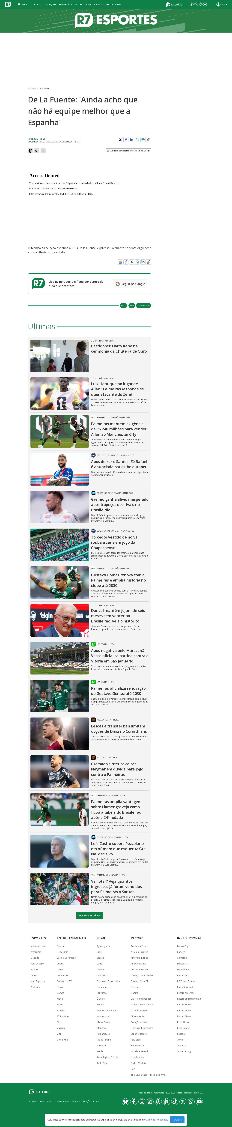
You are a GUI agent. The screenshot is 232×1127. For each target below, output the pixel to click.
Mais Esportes (37, 981)
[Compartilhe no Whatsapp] (137, 139)
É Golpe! (101, 998)
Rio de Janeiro (104, 1039)
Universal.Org (184, 1051)
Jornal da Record (139, 1051)
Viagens (61, 1027)
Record (98, 4)
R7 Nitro (61, 1010)
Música (60, 1004)
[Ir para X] (196, 4)
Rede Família (183, 1027)
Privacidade (63, 1101)
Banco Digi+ (183, 946)
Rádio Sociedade (185, 986)
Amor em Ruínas (139, 957)
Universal (181, 1045)
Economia (102, 986)
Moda (60, 998)
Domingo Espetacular (142, 1027)
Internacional (103, 1016)
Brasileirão (35, 951)
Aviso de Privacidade (156, 1119)
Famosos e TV (64, 981)
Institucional (189, 938)
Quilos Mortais (138, 1063)
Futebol (45, 88)
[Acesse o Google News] (143, 140)
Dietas (60, 969)
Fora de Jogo (37, 963)
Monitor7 (101, 1027)
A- (43, 151)
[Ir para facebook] (192, 4)
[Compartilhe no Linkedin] (131, 139)
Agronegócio (103, 946)
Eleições (51, 4)
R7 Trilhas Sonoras (186, 981)
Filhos (60, 986)
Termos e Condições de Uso (85, 1101)
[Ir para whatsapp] (191, 1101)
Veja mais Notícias (90, 915)
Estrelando (62, 975)
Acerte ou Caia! (138, 946)
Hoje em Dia (137, 1045)
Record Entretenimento (189, 998)
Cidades (101, 969)
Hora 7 (100, 1004)
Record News (114, 4)
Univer (180, 1039)
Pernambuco (103, 1033)
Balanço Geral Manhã (142, 975)
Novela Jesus (137, 1057)
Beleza (60, 946)
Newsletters (183, 969)
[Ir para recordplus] (166, 1101)
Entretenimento (71, 938)
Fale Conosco (47, 1101)
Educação (102, 992)
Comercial (182, 957)
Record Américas (185, 992)
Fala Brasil (136, 1039)
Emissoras (182, 963)
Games (60, 992)
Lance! (33, 975)
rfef (132, 305)
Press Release (143, 305)
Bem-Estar (62, 951)
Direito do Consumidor (108, 981)
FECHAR (177, 1119)
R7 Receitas (63, 1016)
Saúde (100, 1051)
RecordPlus (183, 975)
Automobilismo (38, 946)
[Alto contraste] (30, 150)
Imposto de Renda (106, 1010)
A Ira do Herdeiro (139, 951)
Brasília (39, 4)
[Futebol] (116, 21)
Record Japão (184, 1010)
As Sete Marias (138, 963)
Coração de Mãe (139, 1022)
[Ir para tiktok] (174, 1101)
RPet (59, 1022)
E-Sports (34, 957)
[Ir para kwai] (150, 1101)
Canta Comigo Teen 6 (142, 1004)
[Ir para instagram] (200, 4)
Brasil (99, 951)
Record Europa (184, 1004)
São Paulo (102, 1045)
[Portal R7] (8, 4)
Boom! (134, 992)
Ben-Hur (135, 986)
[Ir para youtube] (199, 1101)
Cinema (61, 963)
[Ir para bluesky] (125, 1101)
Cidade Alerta (137, 1016)
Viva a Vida (62, 1039)
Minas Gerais (103, 1022)
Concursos (102, 975)
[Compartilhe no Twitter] (120, 139)
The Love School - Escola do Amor (148, 1074)
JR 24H (88, 4)
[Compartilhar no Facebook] (126, 139)
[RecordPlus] (175, 4)
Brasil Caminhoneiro (141, 998)
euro (123, 305)
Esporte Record (139, 1033)
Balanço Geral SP (140, 981)
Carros (100, 963)
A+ (37, 151)
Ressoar (181, 1033)
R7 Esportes (33, 88)
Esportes (76, 4)
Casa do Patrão (139, 1010)
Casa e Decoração (66, 957)
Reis (133, 1068)
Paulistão (35, 986)
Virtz (59, 1033)
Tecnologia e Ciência (107, 1057)
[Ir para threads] (158, 1101)
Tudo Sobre (103, 1063)
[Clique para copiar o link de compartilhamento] (148, 139)
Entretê (64, 4)
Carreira (181, 951)
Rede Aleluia (183, 1022)
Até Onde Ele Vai (139, 969)
